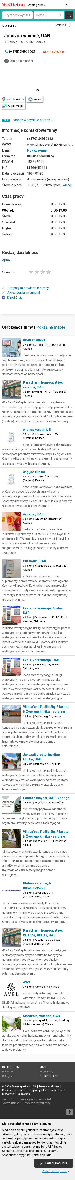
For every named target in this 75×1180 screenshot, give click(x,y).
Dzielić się (14, 297)
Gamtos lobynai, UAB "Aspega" (47, 798)
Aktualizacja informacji (24, 293)
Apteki (6, 260)
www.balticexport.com (37, 1103)
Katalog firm (35, 5)
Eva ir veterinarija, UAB (41, 660)
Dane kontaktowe (49, 1086)
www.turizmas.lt (12, 1103)
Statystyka (8, 1093)
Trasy (50, 1071)
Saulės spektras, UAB (23, 1086)
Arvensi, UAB (33, 514)
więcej (67, 185)
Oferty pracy (49, 1076)
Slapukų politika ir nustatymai (46, 1090)
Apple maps (16, 106)
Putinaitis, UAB (34, 561)
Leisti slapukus (56, 1163)
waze (37, 99)
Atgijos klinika (34, 472)
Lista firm (10, 26)
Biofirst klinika (34, 340)
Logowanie (24, 1093)
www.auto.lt (45, 1099)
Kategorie (7, 1076)
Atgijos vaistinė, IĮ (37, 430)
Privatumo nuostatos (14, 1090)
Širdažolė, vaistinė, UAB (41, 1016)
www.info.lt (9, 1099)
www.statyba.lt (27, 1099)
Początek (7, 1071)
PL (67, 5)
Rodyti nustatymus (54, 1171)
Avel (26, 982)
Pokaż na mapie (50, 327)
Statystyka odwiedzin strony (28, 288)
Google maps (15, 99)
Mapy (43, 1067)
